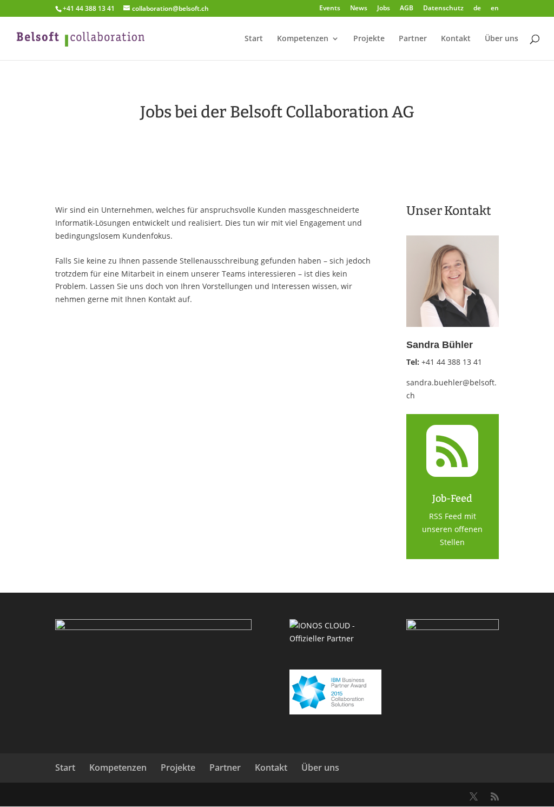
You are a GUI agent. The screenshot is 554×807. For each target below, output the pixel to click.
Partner (413, 39)
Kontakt (456, 39)
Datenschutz (443, 8)
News (358, 8)
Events (329, 8)
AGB (406, 8)
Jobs (383, 8)
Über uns (501, 39)
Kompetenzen (302, 39)
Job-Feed (452, 498)
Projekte (369, 39)
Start (254, 39)
